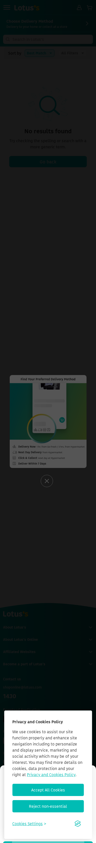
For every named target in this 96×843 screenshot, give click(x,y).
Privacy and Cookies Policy (51, 775)
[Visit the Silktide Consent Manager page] (77, 823)
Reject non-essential (48, 806)
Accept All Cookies (48, 790)
